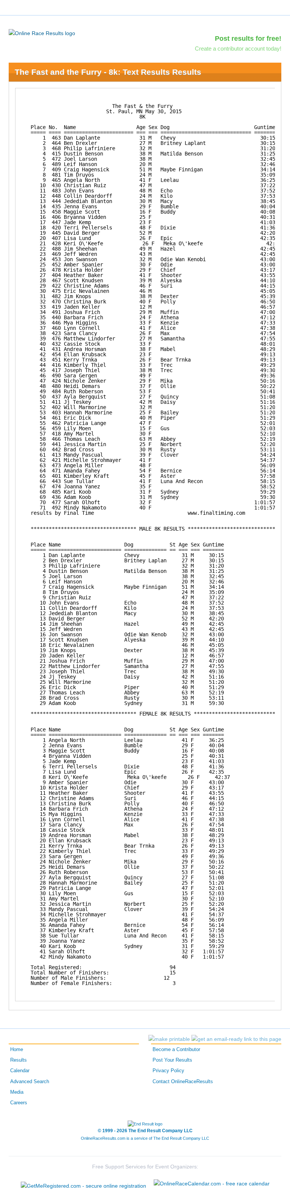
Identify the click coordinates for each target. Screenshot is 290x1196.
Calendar (19, 1070)
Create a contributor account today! (238, 48)
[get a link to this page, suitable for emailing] (236, 1039)
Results (18, 1060)
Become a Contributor (176, 1049)
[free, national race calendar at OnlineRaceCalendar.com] (212, 1183)
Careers (18, 1102)
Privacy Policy (168, 1070)
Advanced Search (29, 1081)
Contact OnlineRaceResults (183, 1081)
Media (16, 1092)
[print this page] (169, 1039)
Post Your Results (172, 1060)
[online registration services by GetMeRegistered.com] (83, 1183)
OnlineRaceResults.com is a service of (145, 1138)
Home (16, 1049)
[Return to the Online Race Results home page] (42, 33)
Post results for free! (248, 38)
